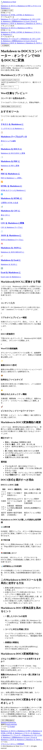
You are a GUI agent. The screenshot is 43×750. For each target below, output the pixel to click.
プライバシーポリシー (9, 744)
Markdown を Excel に (23, 21)
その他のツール (7, 10)
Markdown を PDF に (25, 6)
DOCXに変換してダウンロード (11, 106)
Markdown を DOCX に (9, 6)
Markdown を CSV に (29, 19)
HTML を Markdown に (25, 15)
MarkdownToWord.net (8, 722)
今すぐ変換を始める (8, 720)
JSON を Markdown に (18, 23)
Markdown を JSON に (34, 23)
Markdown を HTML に (9, 15)
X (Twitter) (11, 726)
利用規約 (21, 744)
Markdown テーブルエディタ (11, 19)
